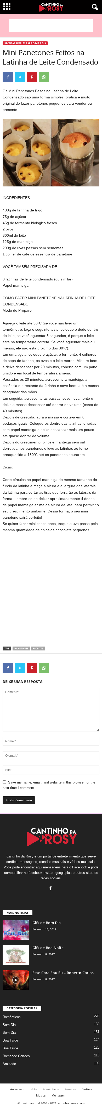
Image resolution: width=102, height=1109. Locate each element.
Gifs (34, 1089)
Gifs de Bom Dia (46, 922)
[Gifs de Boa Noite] (16, 955)
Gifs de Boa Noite (48, 947)
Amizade (9, 1064)
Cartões (87, 1089)
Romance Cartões (16, 1056)
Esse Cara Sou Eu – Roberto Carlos (63, 972)
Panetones (21, 648)
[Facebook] (8, 77)
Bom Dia (9, 1025)
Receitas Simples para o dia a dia (25, 43)
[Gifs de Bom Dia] (16, 930)
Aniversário (17, 1089)
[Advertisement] (51, 25)
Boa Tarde (10, 1040)
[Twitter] (20, 77)
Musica (41, 1095)
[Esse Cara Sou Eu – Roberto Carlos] (16, 980)
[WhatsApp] (44, 77)
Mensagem (59, 1095)
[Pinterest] (32, 77)
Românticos (12, 1017)
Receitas (38, 648)
